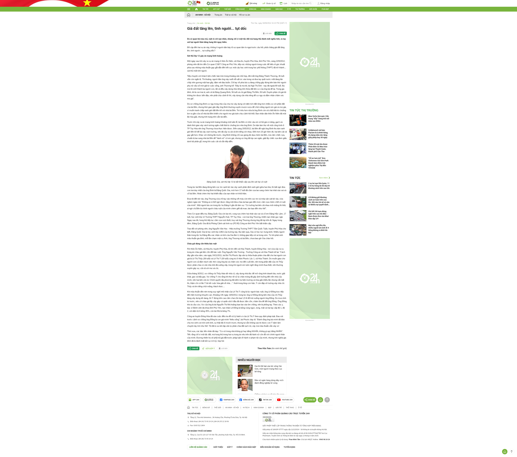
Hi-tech (246, 408)
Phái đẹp (325, 9)
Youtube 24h (287, 400)
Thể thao (290, 408)
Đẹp (269, 408)
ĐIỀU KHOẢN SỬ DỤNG (270, 447)
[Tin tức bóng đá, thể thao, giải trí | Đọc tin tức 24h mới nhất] (194, 3)
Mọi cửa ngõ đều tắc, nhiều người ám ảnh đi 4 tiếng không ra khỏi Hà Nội (318, 229)
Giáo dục (279, 9)
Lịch (285, 3)
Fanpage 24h (229, 400)
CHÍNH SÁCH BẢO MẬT (246, 447)
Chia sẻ (282, 33)
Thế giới (227, 9)
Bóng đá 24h (248, 400)
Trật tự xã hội (230, 15)
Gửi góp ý (210, 348)
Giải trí (279, 408)
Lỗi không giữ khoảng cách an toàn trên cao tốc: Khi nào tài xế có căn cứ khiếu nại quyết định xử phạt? (318, 201)
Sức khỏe (313, 9)
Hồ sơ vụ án (244, 15)
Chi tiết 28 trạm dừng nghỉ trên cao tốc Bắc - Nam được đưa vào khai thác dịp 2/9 (318, 215)
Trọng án (218, 15)
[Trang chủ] (191, 15)
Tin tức (205, 9)
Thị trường (300, 9)
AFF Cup (216, 9)
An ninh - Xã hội (202, 15)
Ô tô (289, 9)
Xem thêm (323, 178)
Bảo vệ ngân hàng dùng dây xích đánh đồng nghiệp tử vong (269, 381)
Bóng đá (252, 9)
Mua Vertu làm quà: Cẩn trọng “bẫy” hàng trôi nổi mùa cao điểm (318, 118)
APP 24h (196, 400)
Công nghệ (240, 9)
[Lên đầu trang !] (511, 451)
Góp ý (230, 447)
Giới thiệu (218, 447)
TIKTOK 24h (267, 400)
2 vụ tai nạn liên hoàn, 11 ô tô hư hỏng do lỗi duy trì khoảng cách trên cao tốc (319, 185)
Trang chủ (191, 23)
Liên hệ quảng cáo (198, 447)
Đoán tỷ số (271, 3)
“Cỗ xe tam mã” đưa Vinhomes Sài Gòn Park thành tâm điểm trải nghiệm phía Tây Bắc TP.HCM (318, 163)
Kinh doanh (266, 9)
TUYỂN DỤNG (289, 447)
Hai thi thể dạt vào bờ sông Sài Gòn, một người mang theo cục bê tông (268, 369)
